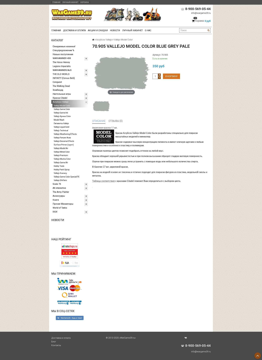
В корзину (171, 76)
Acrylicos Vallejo (61, 102)
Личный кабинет (70, 2)
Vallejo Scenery (60, 173)
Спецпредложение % (63, 50)
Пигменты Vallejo (61, 123)
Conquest (57, 82)
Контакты (56, 345)
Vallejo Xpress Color (62, 116)
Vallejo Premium (61, 155)
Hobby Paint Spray (62, 170)
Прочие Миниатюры (63, 204)
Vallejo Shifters (60, 180)
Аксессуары (59, 196)
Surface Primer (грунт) (64, 145)
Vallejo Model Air (61, 148)
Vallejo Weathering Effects (65, 134)
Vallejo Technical (61, 130)
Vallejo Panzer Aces (62, 138)
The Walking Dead (61, 86)
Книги (56, 200)
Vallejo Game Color (62, 109)
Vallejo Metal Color (62, 152)
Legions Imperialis (62, 66)
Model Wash (59, 120)
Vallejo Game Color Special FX (66, 177)
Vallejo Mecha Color (62, 159)
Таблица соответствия (103, 181)
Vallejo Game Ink (61, 113)
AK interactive (59, 188)
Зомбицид (58, 90)
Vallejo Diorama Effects (64, 141)
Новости (115, 30)
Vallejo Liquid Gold (61, 127)
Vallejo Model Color (62, 106)
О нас (148, 30)
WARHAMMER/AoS (62, 70)
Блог (53, 341)
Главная (56, 2)
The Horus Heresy (61, 62)
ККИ (55, 211)
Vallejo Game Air (61, 162)
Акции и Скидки (98, 30)
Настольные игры (62, 94)
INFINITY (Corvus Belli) (64, 78)
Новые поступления (63, 54)
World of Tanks (60, 208)
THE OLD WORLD (61, 74)
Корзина (85, 2)
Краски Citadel (60, 98)
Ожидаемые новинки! (64, 46)
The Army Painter (61, 192)
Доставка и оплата (74, 30)
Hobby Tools (59, 166)
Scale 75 (57, 184)
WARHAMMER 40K (62, 58)
